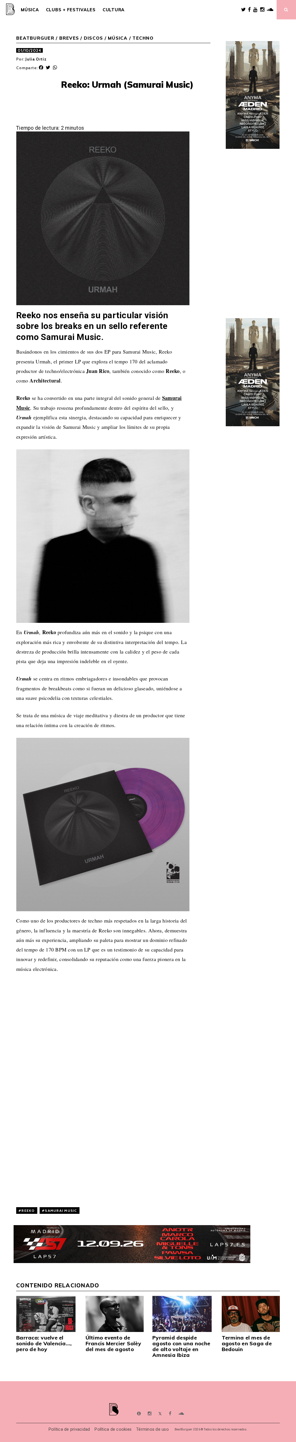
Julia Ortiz (35, 59)
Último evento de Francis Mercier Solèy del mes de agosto (113, 1343)
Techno (142, 38)
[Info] (139, 1413)
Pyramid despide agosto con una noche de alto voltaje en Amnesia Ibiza (181, 1346)
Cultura (114, 9)
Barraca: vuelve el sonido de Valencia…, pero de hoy (44, 1343)
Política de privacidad (69, 1429)
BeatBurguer (35, 38)
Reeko (28, 1210)
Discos (93, 38)
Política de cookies (113, 1429)
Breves (69, 38)
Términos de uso (152, 1429)
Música (30, 9)
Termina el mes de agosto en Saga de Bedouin (247, 1343)
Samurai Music (61, 1210)
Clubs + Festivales (71, 9)
